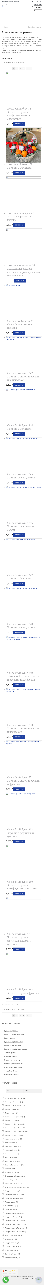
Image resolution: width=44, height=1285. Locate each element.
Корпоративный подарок (15, 1098)
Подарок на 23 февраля (15, 1117)
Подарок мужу (11, 1113)
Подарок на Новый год (12, 1060)
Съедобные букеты (11, 1071)
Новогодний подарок (14, 1102)
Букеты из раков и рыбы (12, 1045)
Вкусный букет (12, 1172)
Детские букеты (9, 1053)
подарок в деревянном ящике (17, 1187)
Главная (6, 27)
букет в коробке (12, 1154)
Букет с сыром (11, 1169)
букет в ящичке (11, 1157)
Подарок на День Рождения (16, 1131)
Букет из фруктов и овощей (14, 1034)
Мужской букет (11, 1180)
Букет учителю (9, 1038)
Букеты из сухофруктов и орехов (15, 1049)
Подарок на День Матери (15, 1128)
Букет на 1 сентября (13, 1161)
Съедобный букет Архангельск (12, 1276)
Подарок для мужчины (14, 1198)
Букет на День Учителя (14, 1165)
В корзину (19, 124)
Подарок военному (12, 1191)
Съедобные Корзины (11, 1074)
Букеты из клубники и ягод (13, 1042)
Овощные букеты (10, 1056)
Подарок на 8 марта (13, 1120)
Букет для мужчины (11, 1031)
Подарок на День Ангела (15, 1124)
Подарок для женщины (15, 1106)
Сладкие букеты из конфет (13, 1064)
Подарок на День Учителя (15, 1135)
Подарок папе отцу (12, 1243)
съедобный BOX (12, 1250)
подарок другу (11, 1206)
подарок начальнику (13, 1139)
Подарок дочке (11, 1109)
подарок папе (11, 1143)
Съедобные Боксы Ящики (13, 1067)
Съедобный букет (13, 1146)
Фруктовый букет (12, 1150)
